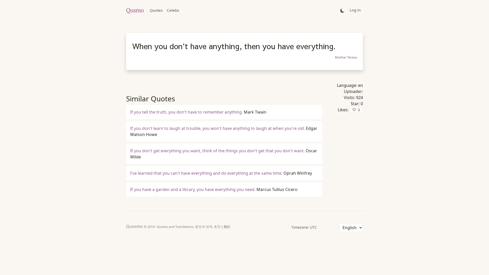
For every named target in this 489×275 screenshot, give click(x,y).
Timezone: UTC (304, 227)
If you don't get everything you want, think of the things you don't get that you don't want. (217, 151)
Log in (355, 9)
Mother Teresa (346, 57)
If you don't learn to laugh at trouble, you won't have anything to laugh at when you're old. (217, 128)
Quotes (156, 10)
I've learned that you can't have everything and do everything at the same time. (206, 173)
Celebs (173, 10)
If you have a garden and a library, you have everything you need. (192, 189)
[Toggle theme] (342, 10)
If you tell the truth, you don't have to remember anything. (186, 112)
